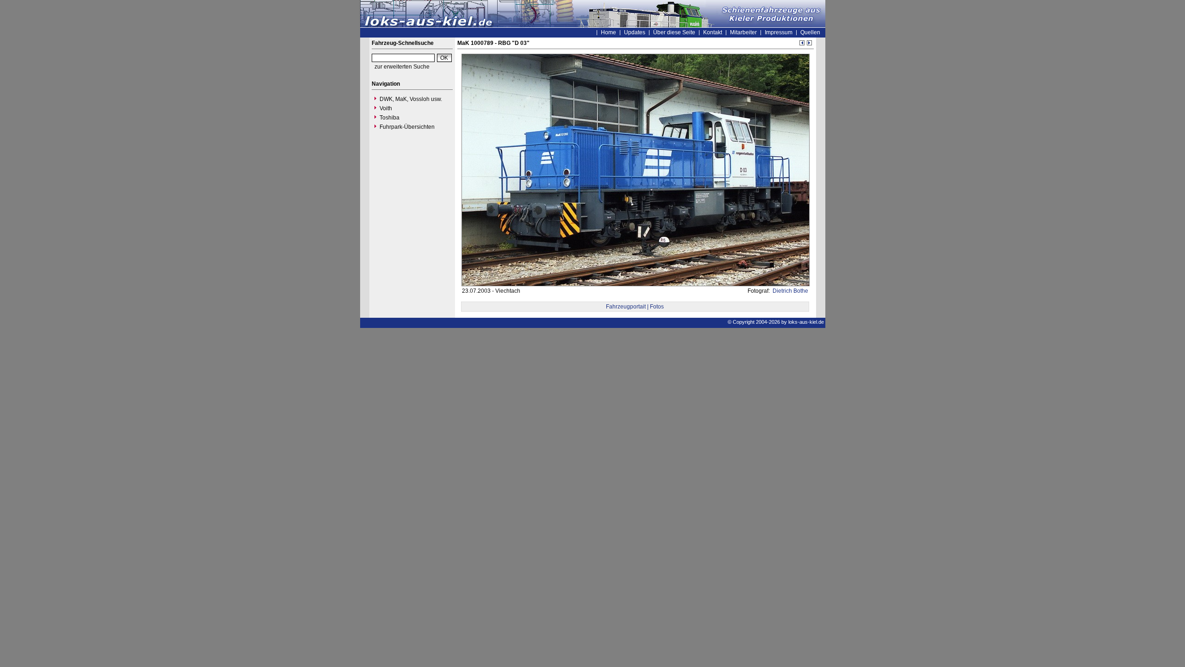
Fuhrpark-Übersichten (407, 127)
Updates (634, 32)
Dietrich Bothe (789, 291)
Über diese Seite (674, 32)
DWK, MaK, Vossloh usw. (411, 99)
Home (608, 32)
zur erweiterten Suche (402, 66)
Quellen (810, 32)
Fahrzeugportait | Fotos (635, 306)
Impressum (778, 32)
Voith (386, 108)
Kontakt (712, 32)
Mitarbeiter (743, 32)
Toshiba (389, 117)
